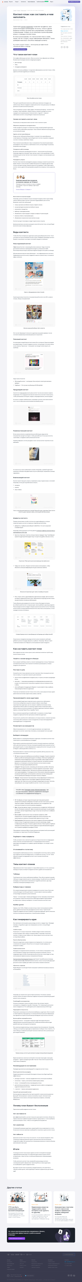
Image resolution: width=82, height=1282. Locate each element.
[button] (69, 1254)
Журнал (18, 10)
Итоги (62, 43)
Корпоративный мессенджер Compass (23, 959)
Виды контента (64, 30)
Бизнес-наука (23, 10)
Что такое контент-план (67, 28)
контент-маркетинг (27, 26)
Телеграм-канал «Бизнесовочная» (35, 790)
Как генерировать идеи (66, 38)
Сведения (37, 1263)
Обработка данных (52, 1267)
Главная (14, 10)
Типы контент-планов (66, 36)
